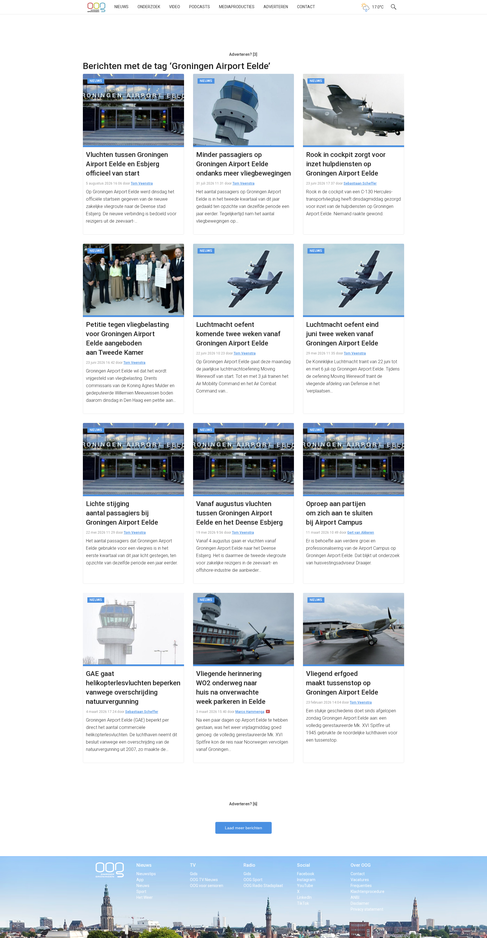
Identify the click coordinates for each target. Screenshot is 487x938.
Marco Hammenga (249, 712)
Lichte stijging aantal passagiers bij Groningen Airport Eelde (122, 513)
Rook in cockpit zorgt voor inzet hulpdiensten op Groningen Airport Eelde (346, 164)
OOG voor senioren (206, 885)
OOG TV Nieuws (204, 879)
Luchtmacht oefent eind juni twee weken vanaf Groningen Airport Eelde (342, 334)
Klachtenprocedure (367, 891)
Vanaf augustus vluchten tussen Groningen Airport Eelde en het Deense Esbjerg (239, 513)
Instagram (306, 879)
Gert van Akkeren (360, 533)
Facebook (305, 874)
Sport (141, 891)
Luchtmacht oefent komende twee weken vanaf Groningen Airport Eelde (238, 334)
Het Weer (144, 897)
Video (174, 7)
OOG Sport (253, 879)
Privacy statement (367, 909)
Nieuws (121, 7)
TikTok (303, 903)
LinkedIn (304, 897)
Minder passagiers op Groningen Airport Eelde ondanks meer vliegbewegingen (243, 164)
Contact (306, 7)
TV (193, 865)
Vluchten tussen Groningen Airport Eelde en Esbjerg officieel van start (127, 164)
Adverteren (276, 7)
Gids (194, 874)
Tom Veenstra (142, 183)
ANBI (355, 897)
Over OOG (361, 865)
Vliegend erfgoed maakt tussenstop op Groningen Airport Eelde (342, 683)
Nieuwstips (146, 874)
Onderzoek (149, 7)
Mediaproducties (236, 7)
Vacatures (360, 879)
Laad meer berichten (243, 828)
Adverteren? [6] (243, 804)
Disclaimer (360, 903)
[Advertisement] (243, 35)
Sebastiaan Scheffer (360, 183)
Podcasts (199, 7)
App (140, 879)
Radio (249, 865)
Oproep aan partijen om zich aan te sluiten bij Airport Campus (339, 513)
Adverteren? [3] (243, 54)
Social (303, 865)
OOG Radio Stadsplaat (263, 885)
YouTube (305, 885)
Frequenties (361, 885)
